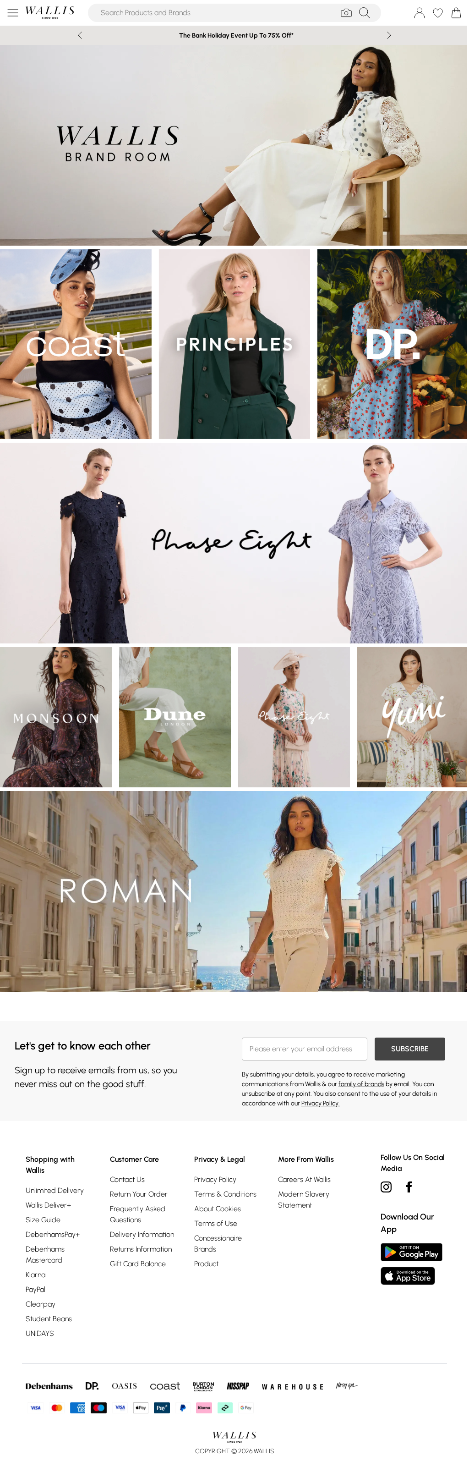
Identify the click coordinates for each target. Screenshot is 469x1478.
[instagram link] (381, 1173)
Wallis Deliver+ (48, 1191)
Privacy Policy (212, 1165)
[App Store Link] (407, 1250)
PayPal (35, 1275)
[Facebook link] (404, 1173)
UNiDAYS (40, 1319)
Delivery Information (141, 1220)
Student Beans (49, 1305)
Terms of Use (212, 1209)
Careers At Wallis (300, 1165)
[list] (231, 144)
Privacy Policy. (317, 1089)
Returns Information (139, 1235)
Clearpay (40, 1290)
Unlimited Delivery (55, 1176)
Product (203, 1250)
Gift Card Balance (136, 1250)
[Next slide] (386, 35)
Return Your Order (137, 1180)
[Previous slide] (76, 35)
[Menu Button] (12, 12)
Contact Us (126, 1165)
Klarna (35, 1261)
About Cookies (214, 1195)
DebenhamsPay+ (53, 1220)
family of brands (358, 1070)
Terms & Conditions (222, 1180)
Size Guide (43, 1206)
